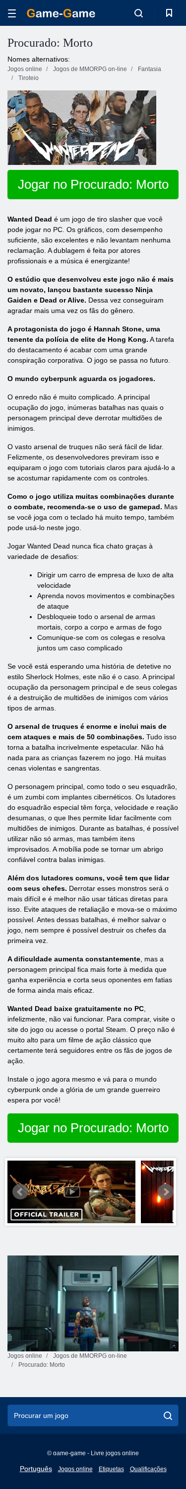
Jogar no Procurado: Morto (93, 184)
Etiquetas (111, 1469)
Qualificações (148, 1469)
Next (166, 1192)
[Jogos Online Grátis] (61, 13)
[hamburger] (11, 13)
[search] (168, 1415)
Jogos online (75, 1469)
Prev (20, 1192)
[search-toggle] (138, 12)
